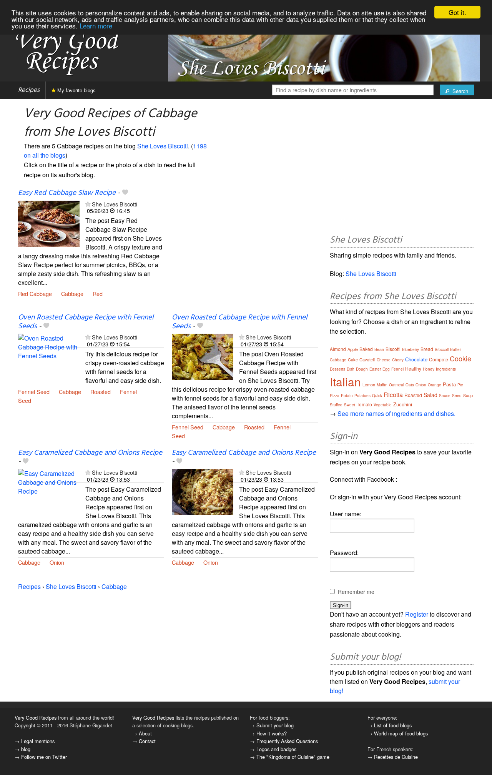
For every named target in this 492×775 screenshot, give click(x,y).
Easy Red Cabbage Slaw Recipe (67, 193)
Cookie (460, 358)
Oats (410, 385)
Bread (427, 349)
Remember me (356, 591)
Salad (430, 395)
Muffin (382, 385)
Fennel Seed (34, 392)
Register (416, 614)
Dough (362, 369)
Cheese (384, 360)
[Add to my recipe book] (125, 193)
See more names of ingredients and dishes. (396, 413)
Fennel (128, 392)
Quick (377, 395)
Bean (379, 349)
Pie (460, 385)
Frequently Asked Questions (287, 741)
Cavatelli (367, 359)
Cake (353, 359)
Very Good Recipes (36, 717)
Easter (375, 369)
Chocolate (416, 359)
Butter (455, 349)
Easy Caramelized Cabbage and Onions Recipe (90, 453)
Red (98, 293)
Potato (347, 395)
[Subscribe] (87, 204)
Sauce (444, 395)
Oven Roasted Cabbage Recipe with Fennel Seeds (85, 322)
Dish (350, 369)
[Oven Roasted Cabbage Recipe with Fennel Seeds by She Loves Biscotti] (49, 356)
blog (25, 749)
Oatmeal (396, 385)
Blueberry (410, 349)
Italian (345, 381)
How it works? (271, 733)
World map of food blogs (401, 733)
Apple (352, 349)
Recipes (29, 90)
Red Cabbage (35, 293)
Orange (434, 385)
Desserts (337, 369)
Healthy (413, 368)
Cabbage (72, 293)
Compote (438, 359)
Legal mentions (38, 741)
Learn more (96, 25)
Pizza (334, 395)
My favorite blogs (76, 90)
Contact (147, 741)
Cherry (398, 360)
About (145, 733)
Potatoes (362, 395)
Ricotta (393, 394)
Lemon (368, 384)
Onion (57, 562)
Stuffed (336, 404)
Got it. (457, 12)
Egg (386, 369)
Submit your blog (275, 725)
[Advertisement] (245, 251)
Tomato (364, 404)
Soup (468, 395)
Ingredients (446, 369)
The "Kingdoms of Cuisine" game (292, 756)
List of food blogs (393, 725)
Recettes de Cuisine (396, 756)
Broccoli (442, 349)
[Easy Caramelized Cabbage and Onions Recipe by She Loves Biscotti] (49, 491)
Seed (24, 400)
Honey (428, 369)
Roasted (100, 392)
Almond (338, 349)
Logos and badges (276, 749)
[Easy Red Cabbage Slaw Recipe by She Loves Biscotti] (49, 222)
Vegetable (383, 404)
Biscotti (393, 349)
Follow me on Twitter (44, 756)
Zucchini (402, 404)
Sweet (349, 404)
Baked (366, 349)
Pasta (449, 384)
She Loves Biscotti (162, 145)
